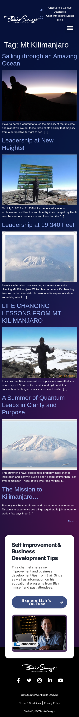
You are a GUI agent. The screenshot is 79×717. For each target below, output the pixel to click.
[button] (70, 28)
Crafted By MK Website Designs (39, 711)
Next (72, 521)
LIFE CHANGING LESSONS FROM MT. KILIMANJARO (32, 313)
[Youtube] (60, 680)
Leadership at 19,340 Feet (38, 224)
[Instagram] (39, 680)
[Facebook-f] (18, 680)
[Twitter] (29, 680)
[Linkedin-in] (50, 680)
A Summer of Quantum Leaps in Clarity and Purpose (33, 405)
